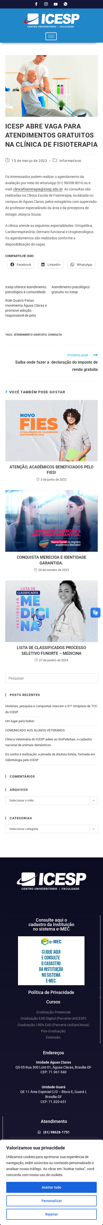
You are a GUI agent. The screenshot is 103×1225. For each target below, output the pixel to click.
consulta (55, 334)
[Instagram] (46, 4)
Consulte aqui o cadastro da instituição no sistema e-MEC (51, 924)
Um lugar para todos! (19, 721)
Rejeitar (51, 1214)
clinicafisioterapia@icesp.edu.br (37, 189)
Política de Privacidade (51, 992)
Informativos (70, 161)
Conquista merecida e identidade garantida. (51, 560)
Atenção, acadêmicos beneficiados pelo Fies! (52, 470)
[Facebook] (36, 4)
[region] (51, 1182)
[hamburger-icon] (51, 36)
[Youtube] (56, 4)
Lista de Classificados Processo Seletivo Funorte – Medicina (51, 650)
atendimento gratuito (30, 334)
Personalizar (52, 1201)
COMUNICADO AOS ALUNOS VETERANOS (35, 730)
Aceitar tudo (51, 1187)
